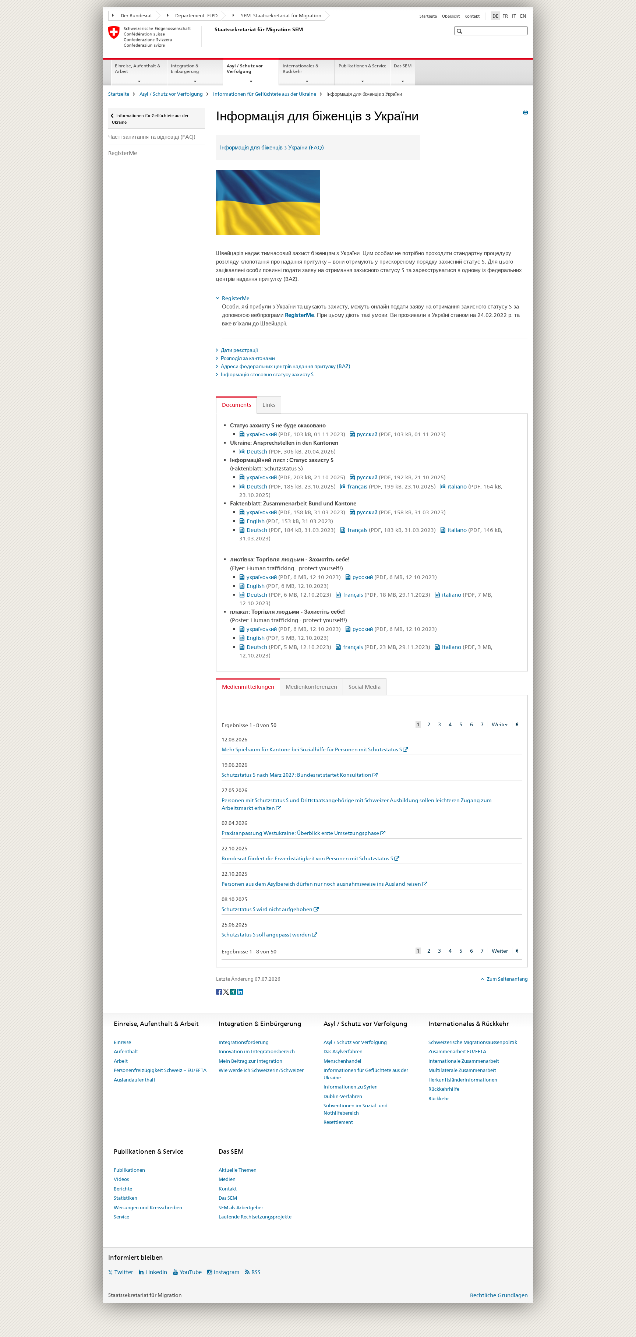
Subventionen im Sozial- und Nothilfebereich (356, 1109)
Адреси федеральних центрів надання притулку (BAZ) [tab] (285, 366)
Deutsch (291, 451)
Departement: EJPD (196, 15)
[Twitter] (226, 991)
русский (401, 434)
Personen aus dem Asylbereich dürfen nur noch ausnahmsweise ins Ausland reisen (321, 884)
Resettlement (338, 1122)
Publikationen (129, 1170)
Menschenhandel (342, 1061)
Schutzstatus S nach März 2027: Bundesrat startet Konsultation (296, 775)
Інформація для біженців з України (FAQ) (272, 147)
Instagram (227, 1272)
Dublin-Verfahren (343, 1096)
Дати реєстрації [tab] (239, 350)
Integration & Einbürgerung (185, 68)
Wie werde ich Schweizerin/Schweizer (261, 1070)
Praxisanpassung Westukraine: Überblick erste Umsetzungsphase (300, 833)
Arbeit (121, 1061)
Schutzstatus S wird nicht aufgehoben (267, 909)
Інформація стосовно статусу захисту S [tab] (267, 374)
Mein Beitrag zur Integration (250, 1061)
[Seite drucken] (525, 112)
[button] (460, 31)
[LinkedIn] (240, 991)
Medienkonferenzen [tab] (311, 686)
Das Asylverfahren (343, 1051)
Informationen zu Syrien (351, 1087)
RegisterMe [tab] (235, 298)
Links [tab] (268, 404)
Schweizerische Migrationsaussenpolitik (472, 1042)
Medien (227, 1179)
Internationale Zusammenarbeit (463, 1061)
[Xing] (233, 991)
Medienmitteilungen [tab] (248, 686)
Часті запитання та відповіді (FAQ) (151, 136)
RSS (256, 1272)
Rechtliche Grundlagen (499, 1295)
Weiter (500, 724)
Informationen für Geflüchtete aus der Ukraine (264, 94)
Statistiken (125, 1198)
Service (121, 1217)
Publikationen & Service (362, 65)
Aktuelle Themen (238, 1170)
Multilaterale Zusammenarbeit (462, 1070)
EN (523, 16)
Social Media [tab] (365, 686)
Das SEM (402, 65)
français (391, 486)
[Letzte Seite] (517, 724)
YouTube (191, 1272)
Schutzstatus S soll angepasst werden (266, 935)
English (290, 521)
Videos (121, 1179)
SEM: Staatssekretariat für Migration (280, 15)
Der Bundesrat (136, 15)
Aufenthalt (126, 1051)
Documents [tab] (236, 404)
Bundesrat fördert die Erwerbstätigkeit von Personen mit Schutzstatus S (307, 858)
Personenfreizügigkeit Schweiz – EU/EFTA (160, 1070)
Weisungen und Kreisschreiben (148, 1207)
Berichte (123, 1189)
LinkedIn (156, 1272)
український (296, 434)
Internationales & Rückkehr (300, 68)
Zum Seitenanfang (507, 979)
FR (505, 16)
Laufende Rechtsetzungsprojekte (255, 1217)
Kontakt (472, 16)
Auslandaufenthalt (134, 1080)
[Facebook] (219, 991)
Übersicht (451, 16)
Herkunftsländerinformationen (462, 1080)
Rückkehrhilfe (443, 1089)
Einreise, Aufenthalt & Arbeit (137, 68)
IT (514, 16)
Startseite (428, 16)
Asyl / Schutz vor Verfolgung (247, 71)
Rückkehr (438, 1098)
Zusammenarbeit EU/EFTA (457, 1051)
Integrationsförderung (244, 1042)
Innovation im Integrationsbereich (257, 1051)
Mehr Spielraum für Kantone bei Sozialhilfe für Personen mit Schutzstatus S (312, 749)
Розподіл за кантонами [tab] (247, 358)
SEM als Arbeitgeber (241, 1207)
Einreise (122, 1042)
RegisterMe (122, 152)
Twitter (123, 1272)
